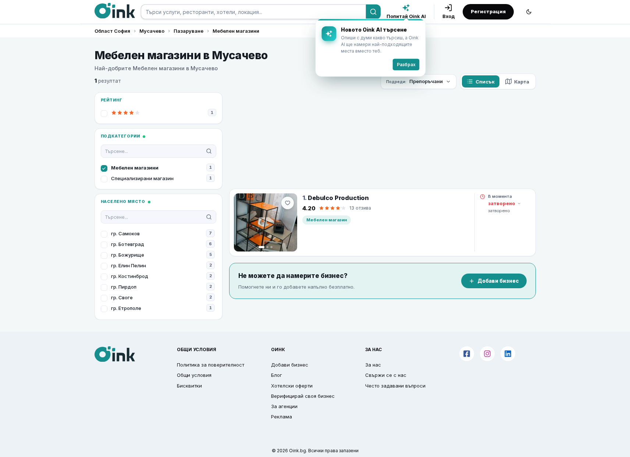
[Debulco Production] (265, 222)
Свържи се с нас (385, 375)
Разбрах (406, 64)
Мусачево (151, 31)
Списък (485, 82)
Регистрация (488, 11)
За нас (373, 365)
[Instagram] (487, 353)
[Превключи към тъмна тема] (529, 12)
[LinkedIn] (508, 353)
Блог (276, 375)
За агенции (284, 406)
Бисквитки (189, 386)
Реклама (281, 416)
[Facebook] (466, 353)
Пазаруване (188, 31)
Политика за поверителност (210, 365)
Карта (521, 82)
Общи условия (194, 375)
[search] (253, 11)
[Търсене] (373, 11)
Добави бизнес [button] (289, 365)
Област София (112, 31)
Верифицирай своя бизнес (303, 396)
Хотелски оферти (292, 386)
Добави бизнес (498, 281)
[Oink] (115, 10)
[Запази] (287, 203)
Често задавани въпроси (395, 386)
